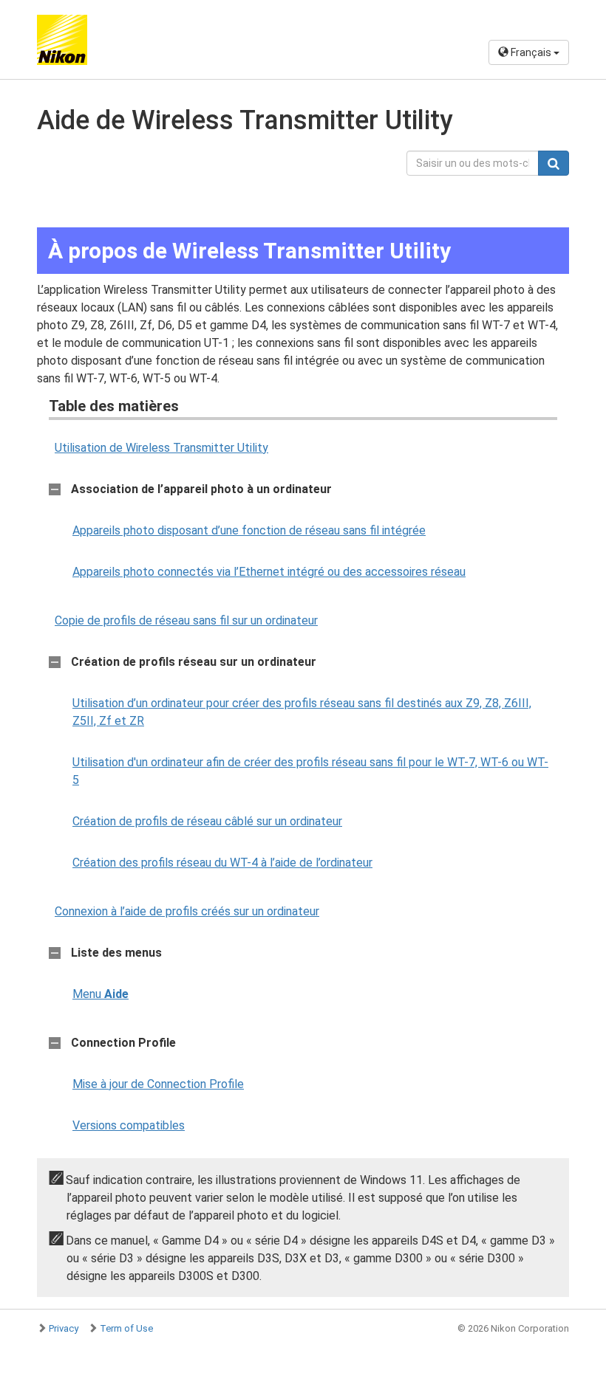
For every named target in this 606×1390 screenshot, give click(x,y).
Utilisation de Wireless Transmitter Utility (161, 448)
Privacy (63, 1328)
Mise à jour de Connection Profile (158, 1084)
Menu (100, 994)
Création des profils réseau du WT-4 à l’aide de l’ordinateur (222, 863)
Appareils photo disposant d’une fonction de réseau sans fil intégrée (249, 530)
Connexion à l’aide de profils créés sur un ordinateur (187, 911)
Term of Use (126, 1328)
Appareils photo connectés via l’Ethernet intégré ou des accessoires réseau (269, 572)
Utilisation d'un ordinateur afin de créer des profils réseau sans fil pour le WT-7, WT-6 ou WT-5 (310, 771)
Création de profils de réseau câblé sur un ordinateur (207, 821)
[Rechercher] (553, 163)
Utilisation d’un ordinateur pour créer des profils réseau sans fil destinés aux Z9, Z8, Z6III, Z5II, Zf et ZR (301, 712)
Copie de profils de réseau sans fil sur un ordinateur (186, 620)
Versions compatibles (128, 1125)
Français (531, 52)
